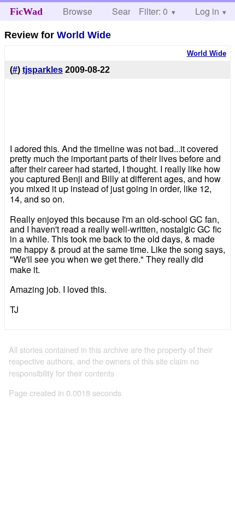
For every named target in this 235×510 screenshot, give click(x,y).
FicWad (26, 11)
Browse (77, 11)
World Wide (84, 35)
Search (126, 11)
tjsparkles (42, 69)
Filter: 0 (153, 11)
